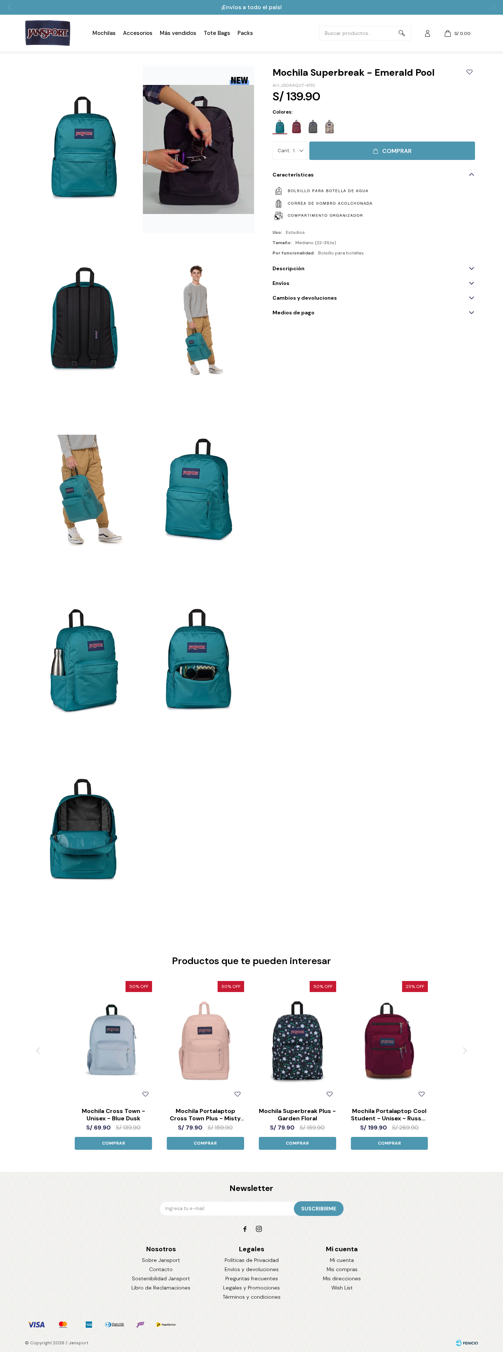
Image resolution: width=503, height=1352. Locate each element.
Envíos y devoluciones (252, 1269)
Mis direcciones (342, 1278)
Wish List (342, 1287)
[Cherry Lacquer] (296, 126)
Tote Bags (217, 33)
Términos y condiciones (252, 1297)
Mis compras (342, 1269)
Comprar (397, 151)
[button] (402, 33)
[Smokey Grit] (313, 126)
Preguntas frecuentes (251, 1278)
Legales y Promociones (251, 1287)
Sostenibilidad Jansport (161, 1278)
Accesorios (137, 33)
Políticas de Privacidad (252, 1260)
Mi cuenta (342, 1260)
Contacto (161, 1269)
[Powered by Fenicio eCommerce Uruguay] (467, 1342)
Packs (245, 33)
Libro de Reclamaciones (160, 1287)
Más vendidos (178, 33)
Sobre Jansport (161, 1260)
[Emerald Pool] (279, 126)
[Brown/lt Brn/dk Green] (329, 126)
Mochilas (104, 33)
